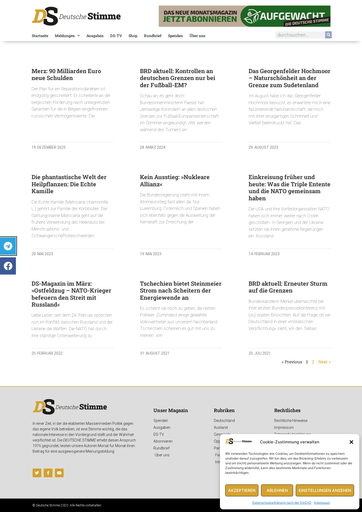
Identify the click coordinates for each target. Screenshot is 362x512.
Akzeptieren (241, 490)
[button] (351, 442)
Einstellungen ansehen (325, 490)
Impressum (322, 503)
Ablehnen (277, 490)
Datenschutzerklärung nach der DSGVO (281, 503)
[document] (181, 256)
